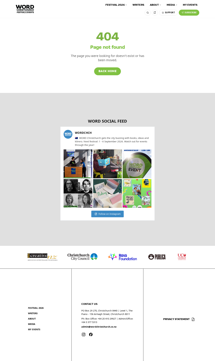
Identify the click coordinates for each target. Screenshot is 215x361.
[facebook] (91, 334)
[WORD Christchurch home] (25, 9)
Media (171, 5)
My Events (190, 5)
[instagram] (83, 334)
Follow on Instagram (110, 213)
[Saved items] (155, 13)
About (154, 5)
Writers (138, 5)
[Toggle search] (148, 13)
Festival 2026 (115, 5)
